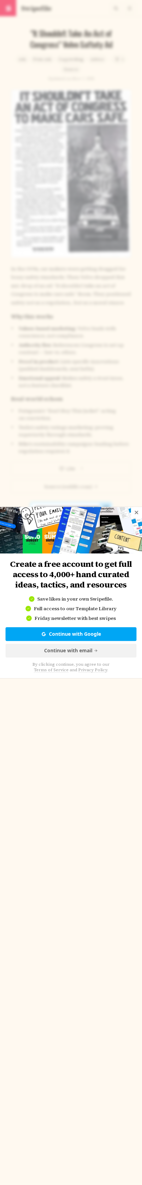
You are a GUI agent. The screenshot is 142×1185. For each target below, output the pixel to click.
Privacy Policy (92, 670)
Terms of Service (51, 670)
